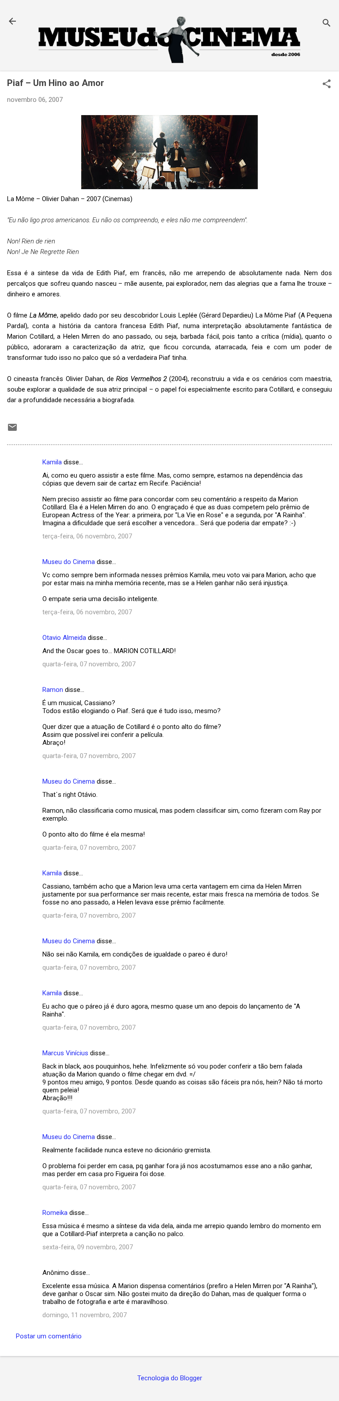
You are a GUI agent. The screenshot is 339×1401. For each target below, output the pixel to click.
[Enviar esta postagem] (12, 430)
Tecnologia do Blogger (169, 1378)
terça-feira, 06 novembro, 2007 (87, 536)
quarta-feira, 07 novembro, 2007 (89, 664)
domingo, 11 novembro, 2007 (84, 1315)
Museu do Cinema (68, 562)
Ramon (52, 690)
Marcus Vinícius (65, 1053)
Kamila (52, 462)
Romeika (55, 1213)
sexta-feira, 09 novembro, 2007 (87, 1247)
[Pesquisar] (326, 24)
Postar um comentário (49, 1336)
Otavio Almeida (64, 638)
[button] (326, 84)
